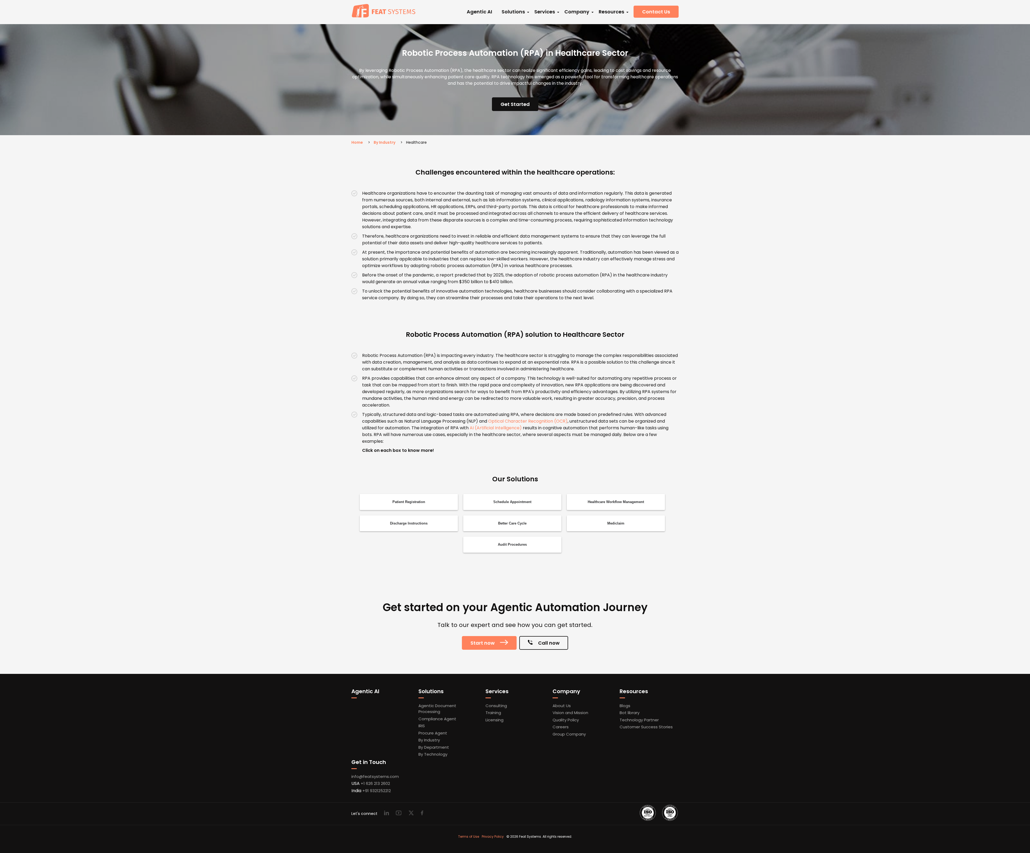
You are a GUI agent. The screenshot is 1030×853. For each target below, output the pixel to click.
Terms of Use (468, 836)
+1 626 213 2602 (375, 783)
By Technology (432, 754)
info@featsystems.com (375, 776)
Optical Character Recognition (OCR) (528, 421)
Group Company (569, 734)
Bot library (629, 712)
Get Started (515, 104)
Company (576, 11)
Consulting (496, 705)
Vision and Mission (570, 712)
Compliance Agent (437, 719)
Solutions (513, 11)
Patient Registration (408, 502)
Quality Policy (566, 720)
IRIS (421, 726)
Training (493, 712)
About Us (562, 705)
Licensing (494, 720)
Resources (611, 11)
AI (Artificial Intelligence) (496, 428)
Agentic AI (479, 11)
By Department (433, 747)
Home (357, 142)
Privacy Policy (493, 836)
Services (544, 11)
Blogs (625, 705)
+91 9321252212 (376, 790)
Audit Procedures (512, 544)
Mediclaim (615, 523)
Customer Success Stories (646, 727)
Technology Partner (639, 720)
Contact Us (656, 11)
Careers (561, 727)
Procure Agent (432, 733)
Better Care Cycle (512, 523)
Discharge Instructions (409, 523)
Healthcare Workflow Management (616, 502)
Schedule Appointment (512, 502)
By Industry (384, 142)
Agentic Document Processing (437, 709)
